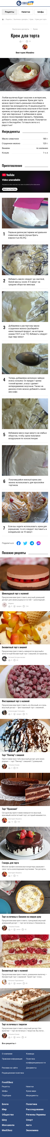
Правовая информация (12, 1059)
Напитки (26, 12)
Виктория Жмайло (15, 819)
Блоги (5, 1104)
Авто (29, 1125)
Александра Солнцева (16, 711)
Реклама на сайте (10, 1068)
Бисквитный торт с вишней (14, 647)
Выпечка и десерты (21, 19)
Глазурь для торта (10, 862)
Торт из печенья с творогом (14, 1024)
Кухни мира (31, 1091)
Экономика (32, 1130)
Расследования (34, 1109)
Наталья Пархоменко (16, 980)
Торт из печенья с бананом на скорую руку (21, 916)
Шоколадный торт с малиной (15, 593)
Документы (31, 1068)
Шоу (4, 1119)
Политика (31, 1104)
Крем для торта (40, 19)
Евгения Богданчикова (16, 657)
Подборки (6, 1095)
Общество (8, 1114)
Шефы (40, 12)
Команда (30, 1054)
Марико (11, 603)
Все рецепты (8, 1043)
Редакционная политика (13, 1073)
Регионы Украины (36, 1114)
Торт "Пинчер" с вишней (13, 754)
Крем (31, 19)
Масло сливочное (10, 139)
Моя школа (8, 1125)
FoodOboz (7, 1082)
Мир (4, 1109)
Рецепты (9, 12)
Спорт (29, 1119)
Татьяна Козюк (13, 765)
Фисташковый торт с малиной (15, 701)
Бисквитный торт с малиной (15, 970)
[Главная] (3, 19)
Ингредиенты (32, 1095)
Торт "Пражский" (9, 808)
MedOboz (7, 1130)
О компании (7, 1054)
